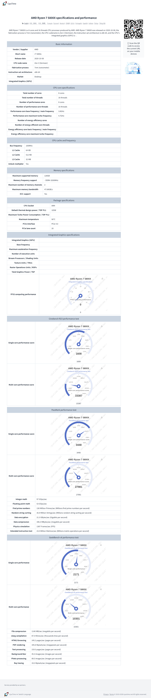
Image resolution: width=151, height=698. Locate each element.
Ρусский (56, 23)
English (26, 23)
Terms (111, 694)
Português (78, 23)
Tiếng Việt (102, 23)
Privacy (106, 694)
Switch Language (24, 694)
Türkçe (96, 23)
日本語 (68, 23)
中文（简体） (33, 23)
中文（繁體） (42, 23)
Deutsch (62, 23)
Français (50, 23)
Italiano (91, 23)
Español (85, 23)
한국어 (73, 23)
